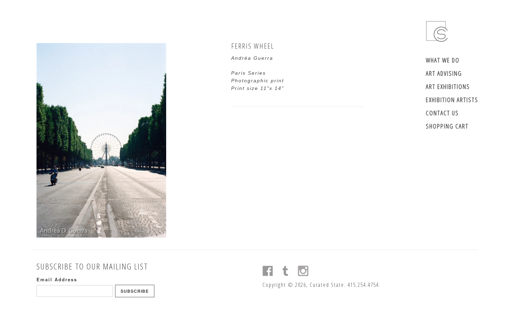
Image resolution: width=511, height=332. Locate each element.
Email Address (56, 279)
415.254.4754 (363, 285)
